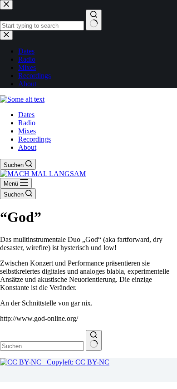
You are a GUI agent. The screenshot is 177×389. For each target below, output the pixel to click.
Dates (26, 114)
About (27, 147)
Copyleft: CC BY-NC (75, 362)
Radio (26, 123)
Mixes (27, 131)
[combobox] (42, 346)
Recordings (34, 139)
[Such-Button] (94, 340)
